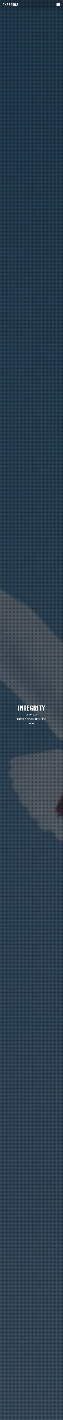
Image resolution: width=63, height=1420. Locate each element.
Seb (32, 723)
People (42, 719)
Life (37, 719)
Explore (30, 719)
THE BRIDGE (10, 4)
